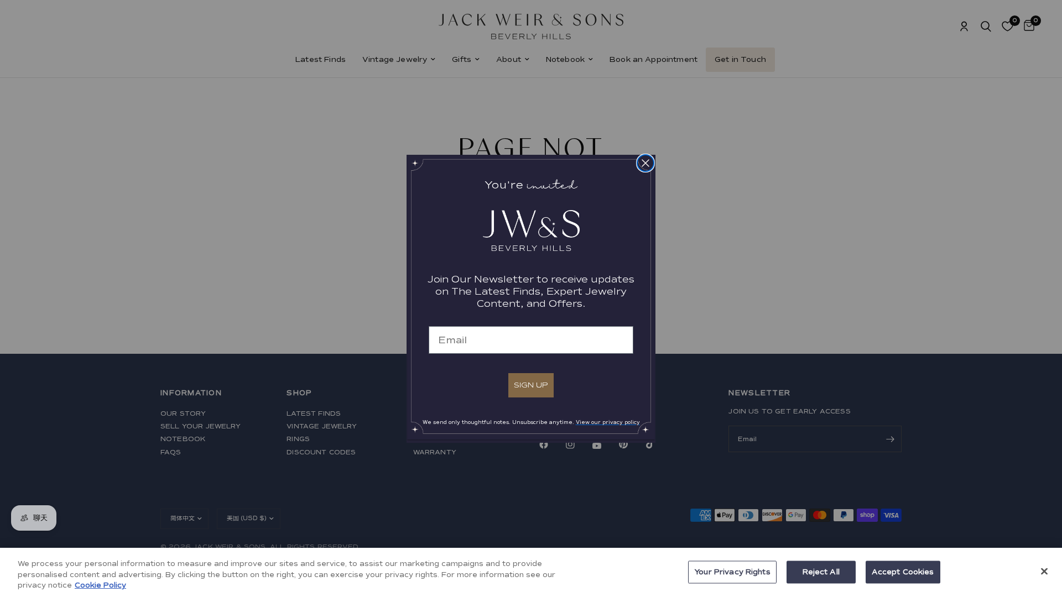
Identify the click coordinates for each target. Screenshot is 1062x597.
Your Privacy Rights (732, 571)
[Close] (1044, 571)
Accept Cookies (903, 571)
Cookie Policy (100, 585)
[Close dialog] (645, 163)
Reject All (821, 571)
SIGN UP (531, 385)
